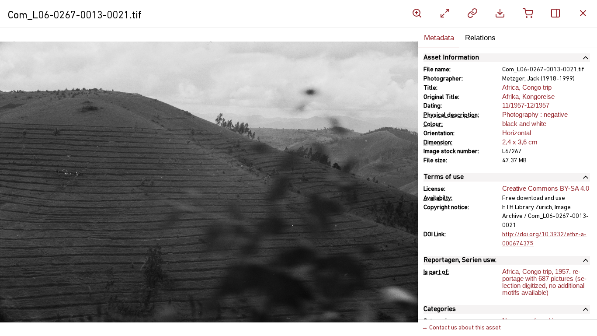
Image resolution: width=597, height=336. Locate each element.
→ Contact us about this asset (461, 328)
